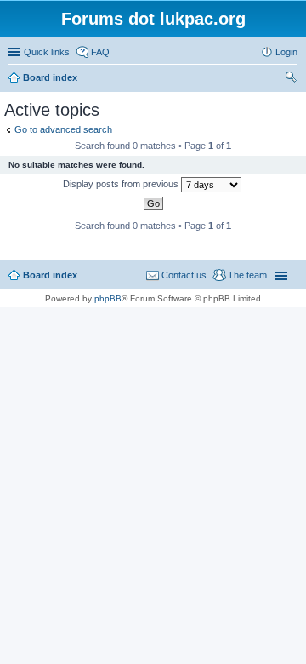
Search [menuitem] (291, 79)
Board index (50, 275)
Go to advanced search (63, 129)
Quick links (47, 52)
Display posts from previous (122, 184)
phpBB (108, 298)
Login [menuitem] (286, 52)
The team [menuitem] (247, 275)
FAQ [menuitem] (100, 52)
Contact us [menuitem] (184, 275)
